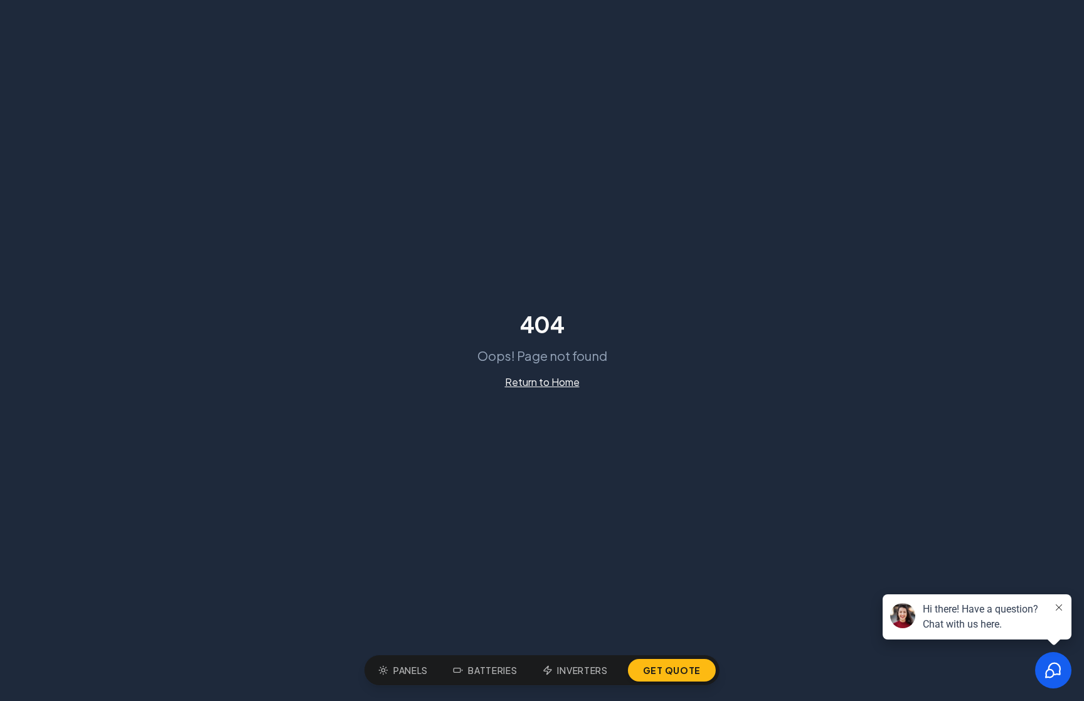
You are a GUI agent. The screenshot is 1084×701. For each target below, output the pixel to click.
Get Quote (672, 670)
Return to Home (542, 381)
